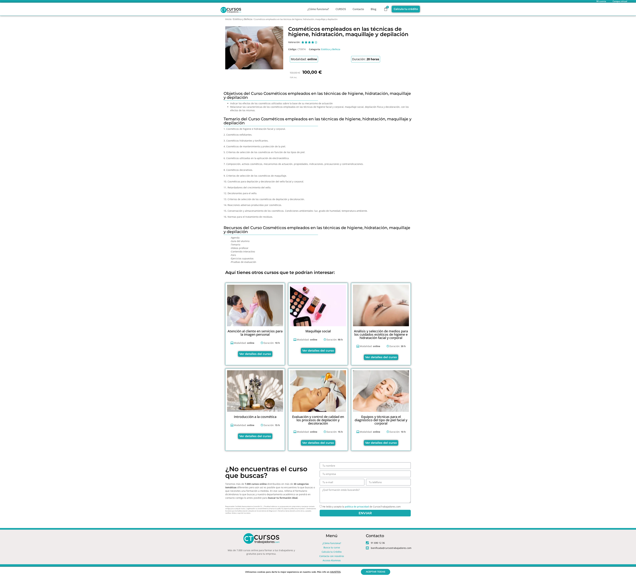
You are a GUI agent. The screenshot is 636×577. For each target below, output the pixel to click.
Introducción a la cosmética (255, 416)
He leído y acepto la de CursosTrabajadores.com (361, 506)
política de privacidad (357, 506)
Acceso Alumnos (332, 560)
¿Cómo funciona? (318, 9)
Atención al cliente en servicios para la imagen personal (255, 333)
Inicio (228, 19)
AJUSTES (335, 571)
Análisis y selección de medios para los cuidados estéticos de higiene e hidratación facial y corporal (381, 334)
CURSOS (341, 9)
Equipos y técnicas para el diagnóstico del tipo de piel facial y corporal (381, 420)
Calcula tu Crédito (332, 551)
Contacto (358, 9)
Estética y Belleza (242, 19)
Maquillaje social (318, 331)
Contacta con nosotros (331, 556)
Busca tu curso (331, 547)
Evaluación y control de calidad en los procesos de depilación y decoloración (318, 420)
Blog (373, 9)
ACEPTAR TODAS (375, 571)
